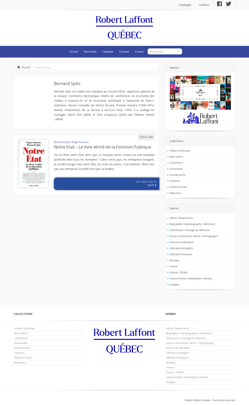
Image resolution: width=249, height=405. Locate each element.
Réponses (175, 193)
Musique (174, 260)
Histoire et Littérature (181, 242)
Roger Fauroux (80, 142)
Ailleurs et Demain (180, 150)
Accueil (74, 51)
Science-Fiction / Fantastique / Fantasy (191, 278)
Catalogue (185, 5)
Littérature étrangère (181, 248)
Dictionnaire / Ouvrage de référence (190, 230)
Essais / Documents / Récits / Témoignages (194, 236)
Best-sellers (176, 156)
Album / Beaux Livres (181, 217)
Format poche (177, 174)
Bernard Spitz (67, 83)
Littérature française (181, 254)
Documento (176, 168)
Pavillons (175, 180)
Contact (204, 5)
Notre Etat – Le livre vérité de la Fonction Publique (102, 147)
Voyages (175, 284)
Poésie (173, 266)
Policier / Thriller (179, 272)
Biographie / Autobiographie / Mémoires (192, 224)
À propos (124, 51)
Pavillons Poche (178, 186)
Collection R (176, 162)
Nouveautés (90, 51)
